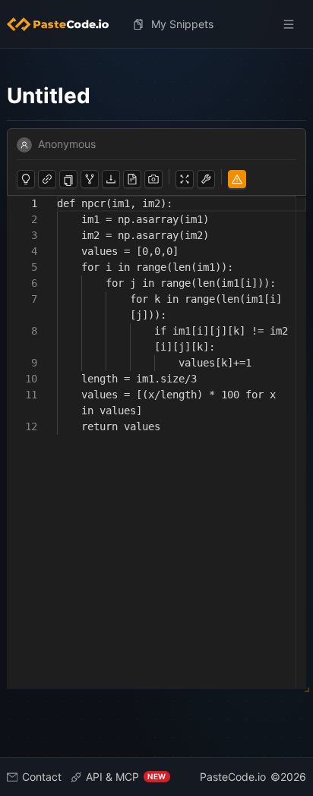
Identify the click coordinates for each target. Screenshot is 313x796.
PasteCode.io (233, 776)
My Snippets (182, 23)
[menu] (157, 24)
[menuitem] (64, 24)
